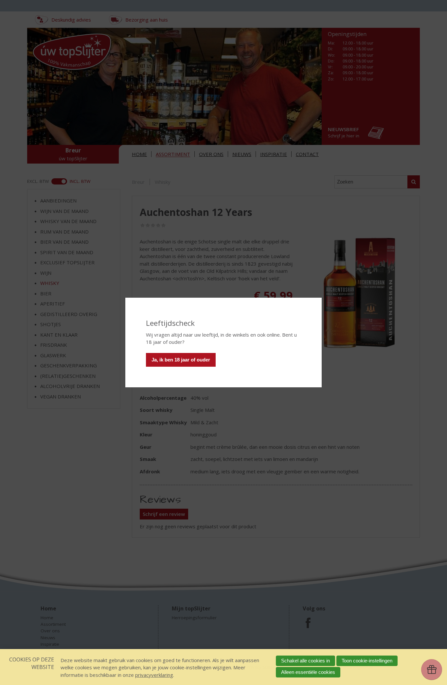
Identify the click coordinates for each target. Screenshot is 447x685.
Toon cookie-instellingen (367, 660)
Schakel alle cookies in (305, 660)
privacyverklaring (154, 675)
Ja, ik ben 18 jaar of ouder (181, 359)
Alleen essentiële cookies (308, 672)
